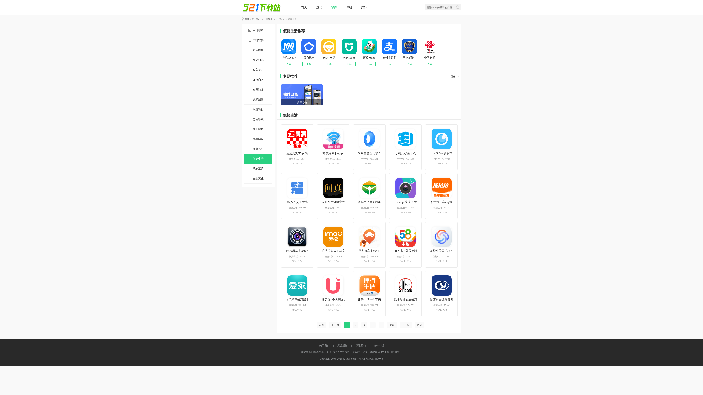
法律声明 (379, 345)
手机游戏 (258, 30)
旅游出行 (258, 109)
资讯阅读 (258, 89)
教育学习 (258, 69)
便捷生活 (280, 19)
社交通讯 (258, 60)
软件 (334, 7)
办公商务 (258, 79)
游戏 (319, 7)
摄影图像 (258, 99)
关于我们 (324, 345)
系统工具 (258, 168)
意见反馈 (342, 345)
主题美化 (258, 178)
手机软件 (268, 19)
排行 (364, 7)
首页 (304, 7)
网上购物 (258, 129)
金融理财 (258, 139)
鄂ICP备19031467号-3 (371, 358)
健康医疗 (258, 148)
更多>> (455, 76)
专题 (349, 7)
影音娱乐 (258, 50)
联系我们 (361, 345)
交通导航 (258, 119)
